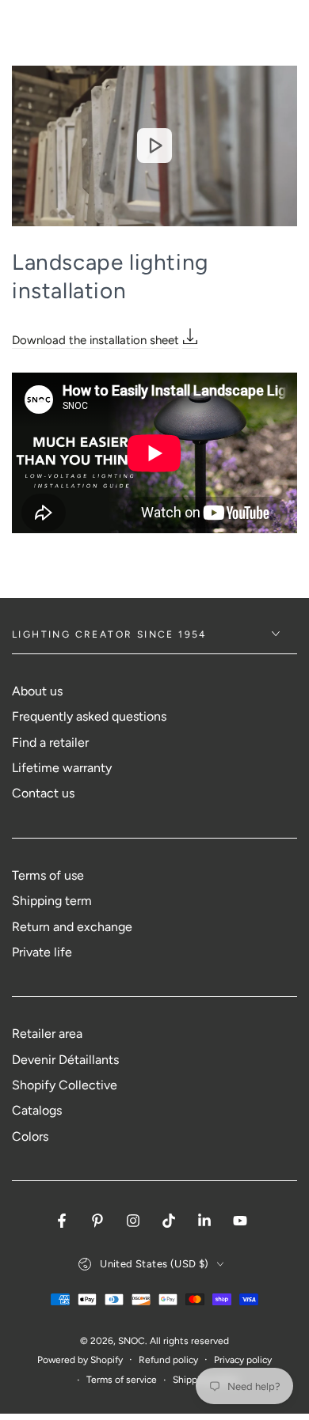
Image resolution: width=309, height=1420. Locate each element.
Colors (30, 1136)
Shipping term (52, 900)
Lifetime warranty (62, 767)
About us (37, 691)
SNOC (131, 1340)
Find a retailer (50, 742)
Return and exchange (72, 926)
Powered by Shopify (80, 1359)
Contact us (43, 793)
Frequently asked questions (89, 716)
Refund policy (168, 1359)
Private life (42, 952)
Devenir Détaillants (65, 1059)
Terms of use (48, 875)
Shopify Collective (64, 1084)
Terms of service (121, 1379)
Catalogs (37, 1110)
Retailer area (47, 1033)
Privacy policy (243, 1359)
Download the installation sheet (95, 340)
